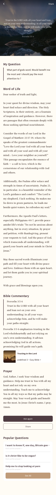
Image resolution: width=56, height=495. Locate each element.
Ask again (28, 418)
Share (28, 426)
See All (28, 475)
